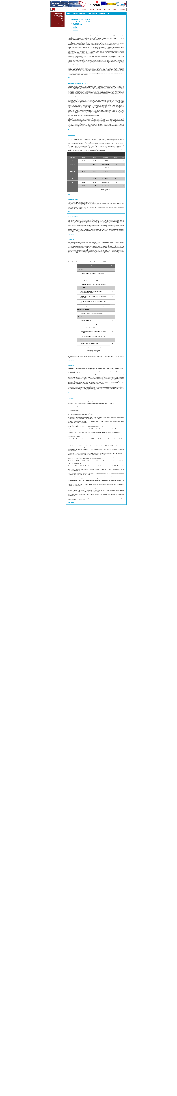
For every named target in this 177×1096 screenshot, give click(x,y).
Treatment (75, 28)
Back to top (71, 234)
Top (69, 77)
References (75, 30)
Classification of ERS (77, 24)
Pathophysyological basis (78, 26)
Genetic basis (76, 23)
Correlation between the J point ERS (81, 21)
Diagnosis (75, 27)
